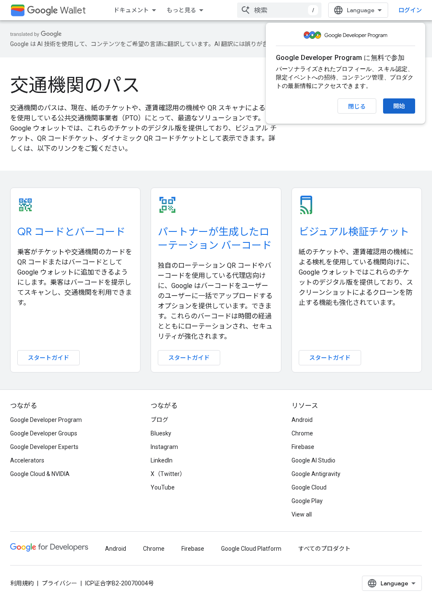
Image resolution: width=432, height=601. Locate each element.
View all (302, 514)
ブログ (159, 419)
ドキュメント (131, 10)
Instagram (164, 446)
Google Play (307, 501)
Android (302, 419)
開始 (399, 106)
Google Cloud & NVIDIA (40, 473)
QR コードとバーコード (71, 232)
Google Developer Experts (44, 446)
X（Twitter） (168, 473)
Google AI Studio (313, 460)
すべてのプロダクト (324, 548)
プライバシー (59, 583)
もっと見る (181, 10)
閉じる (357, 106)
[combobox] (279, 10)
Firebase (303, 446)
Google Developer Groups (43, 433)
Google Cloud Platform (251, 548)
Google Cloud (309, 487)
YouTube (163, 487)
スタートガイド (48, 358)
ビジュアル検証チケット (354, 232)
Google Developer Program (46, 419)
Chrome (302, 433)
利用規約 (22, 583)
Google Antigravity (316, 473)
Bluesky (161, 433)
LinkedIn (162, 460)
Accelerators (27, 460)
